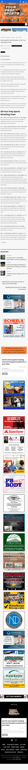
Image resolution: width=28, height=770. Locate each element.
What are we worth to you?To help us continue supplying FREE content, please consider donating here (14, 350)
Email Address (5, 368)
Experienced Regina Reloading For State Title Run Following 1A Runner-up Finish (17, 266)
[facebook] (26, 1)
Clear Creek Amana (13, 744)
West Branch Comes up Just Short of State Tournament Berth (12, 283)
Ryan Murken (7, 46)
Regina (8, 37)
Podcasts (20, 752)
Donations (24, 750)
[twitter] (24, 1)
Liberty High (15, 747)
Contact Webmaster (16, 759)
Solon (13, 37)
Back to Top (14, 704)
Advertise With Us (10, 752)
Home (3, 744)
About (17, 750)
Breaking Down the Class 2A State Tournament (16, 288)
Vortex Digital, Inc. (17, 757)
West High (18, 37)
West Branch (10, 750)
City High (3, 37)
